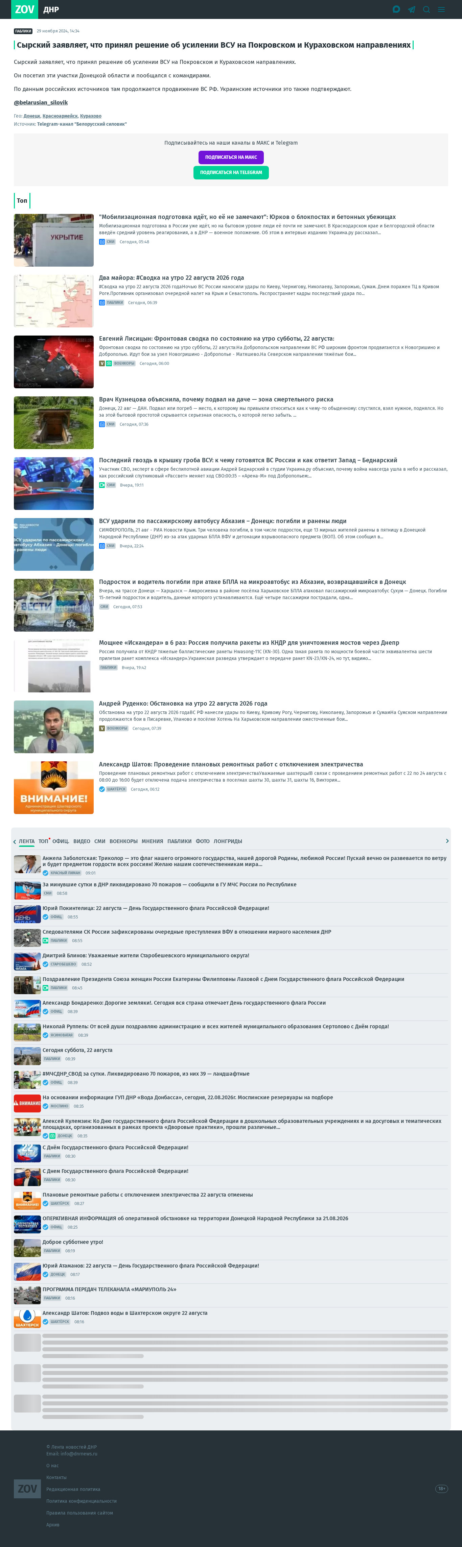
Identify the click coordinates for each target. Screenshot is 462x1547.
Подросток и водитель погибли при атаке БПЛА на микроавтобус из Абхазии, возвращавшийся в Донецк (252, 582)
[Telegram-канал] (411, 9)
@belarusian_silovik (41, 102)
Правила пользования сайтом (79, 1513)
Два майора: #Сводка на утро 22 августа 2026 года (171, 277)
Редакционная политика (73, 1489)
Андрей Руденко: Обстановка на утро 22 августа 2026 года (183, 703)
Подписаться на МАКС (231, 157)
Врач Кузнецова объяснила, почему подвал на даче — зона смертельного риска (216, 399)
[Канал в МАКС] (396, 9)
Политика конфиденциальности (81, 1501)
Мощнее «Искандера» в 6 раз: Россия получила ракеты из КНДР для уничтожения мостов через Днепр (249, 642)
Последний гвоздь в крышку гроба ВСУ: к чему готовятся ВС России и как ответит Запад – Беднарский (248, 460)
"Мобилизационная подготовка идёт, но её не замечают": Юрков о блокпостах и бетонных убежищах (247, 217)
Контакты (56, 1477)
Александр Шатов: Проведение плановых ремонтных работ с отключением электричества (231, 764)
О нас (52, 1466)
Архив (53, 1525)
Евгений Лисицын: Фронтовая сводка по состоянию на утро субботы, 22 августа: (216, 338)
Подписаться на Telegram (231, 172)
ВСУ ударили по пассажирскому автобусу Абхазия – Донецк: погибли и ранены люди (223, 521)
